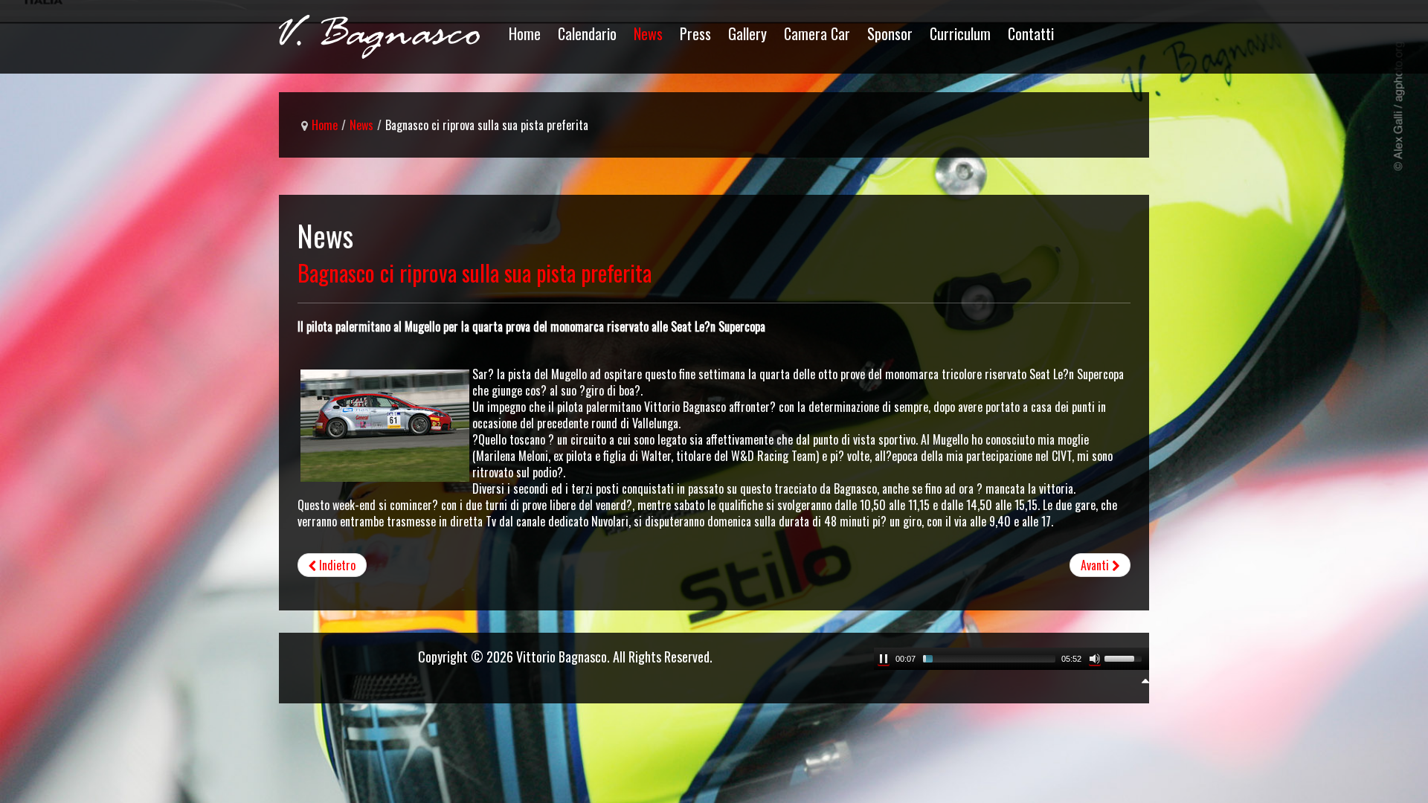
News (361, 125)
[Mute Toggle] (1095, 659)
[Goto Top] (1145, 679)
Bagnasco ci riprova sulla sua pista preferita (475, 272)
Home (325, 125)
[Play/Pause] (884, 659)
